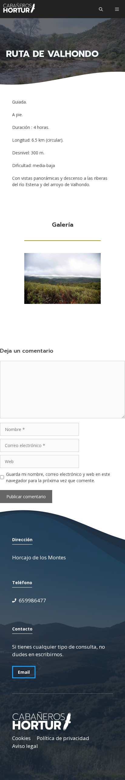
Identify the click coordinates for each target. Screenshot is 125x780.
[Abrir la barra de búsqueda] (101, 9)
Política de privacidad (63, 738)
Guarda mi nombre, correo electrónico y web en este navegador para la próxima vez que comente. (58, 477)
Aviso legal (25, 745)
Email (24, 672)
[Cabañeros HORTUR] (19, 9)
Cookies (21, 738)
